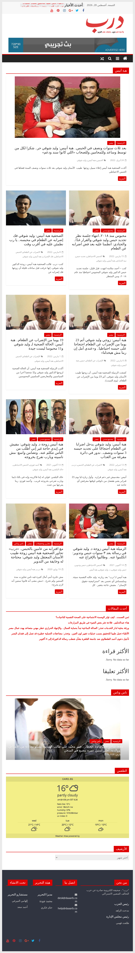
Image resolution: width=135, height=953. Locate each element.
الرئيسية (121, 142)
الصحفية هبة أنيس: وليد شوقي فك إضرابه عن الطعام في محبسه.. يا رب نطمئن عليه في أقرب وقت (36, 240)
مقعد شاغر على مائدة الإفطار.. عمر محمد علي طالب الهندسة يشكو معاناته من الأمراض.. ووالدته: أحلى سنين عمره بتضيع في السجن (65, 748)
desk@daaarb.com (67, 899)
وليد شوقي (81, 160)
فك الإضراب (48, 256)
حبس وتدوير (80, 565)
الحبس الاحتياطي (94, 256)
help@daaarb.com (67, 910)
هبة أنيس (92, 160)
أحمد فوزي (34, 464)
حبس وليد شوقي (119, 569)
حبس (82, 360)
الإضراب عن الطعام (94, 360)
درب (74, 464)
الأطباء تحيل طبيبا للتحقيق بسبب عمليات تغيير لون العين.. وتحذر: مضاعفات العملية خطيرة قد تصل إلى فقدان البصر (70, 633)
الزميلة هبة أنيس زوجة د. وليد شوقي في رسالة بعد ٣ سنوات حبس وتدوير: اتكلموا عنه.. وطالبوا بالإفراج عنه (99, 553)
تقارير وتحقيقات (43, 543)
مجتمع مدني (108, 230)
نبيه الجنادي (121, 260)
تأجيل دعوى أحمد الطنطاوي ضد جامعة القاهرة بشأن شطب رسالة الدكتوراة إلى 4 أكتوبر (84, 638)
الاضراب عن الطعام (31, 252)
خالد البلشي (58, 469)
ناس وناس (18, 543)
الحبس (100, 160)
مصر (111, 142)
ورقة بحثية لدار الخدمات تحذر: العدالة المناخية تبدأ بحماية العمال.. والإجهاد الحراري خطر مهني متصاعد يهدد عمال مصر (69, 628)
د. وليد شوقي (104, 569)
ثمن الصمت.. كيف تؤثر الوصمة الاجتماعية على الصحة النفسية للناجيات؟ (92, 617)
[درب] (125, 58)
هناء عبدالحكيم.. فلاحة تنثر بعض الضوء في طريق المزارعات (98, 622)
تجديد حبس (80, 256)
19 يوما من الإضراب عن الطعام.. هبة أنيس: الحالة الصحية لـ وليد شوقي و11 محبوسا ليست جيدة (37, 344)
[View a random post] (102, 58)
